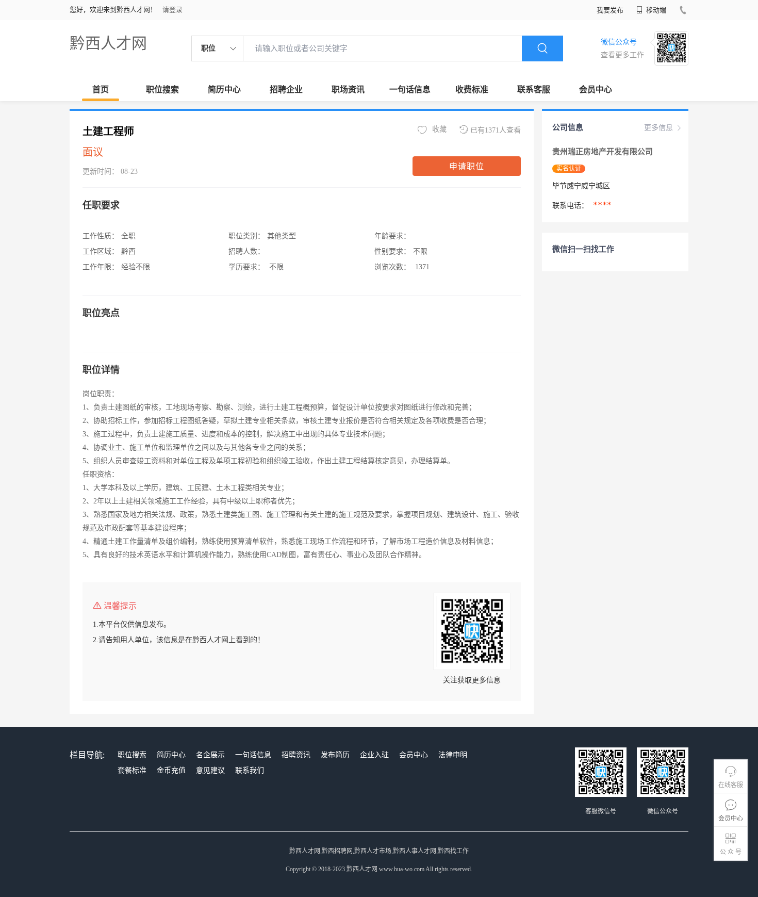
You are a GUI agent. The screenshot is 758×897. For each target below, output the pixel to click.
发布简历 (335, 755)
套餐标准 (132, 770)
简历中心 (224, 89)
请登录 (172, 9)
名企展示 (210, 755)
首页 (100, 89)
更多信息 (658, 128)
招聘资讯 (296, 755)
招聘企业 (286, 89)
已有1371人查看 (495, 130)
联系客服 (533, 89)
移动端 (655, 10)
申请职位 (466, 166)
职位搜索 (162, 89)
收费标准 (471, 89)
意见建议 (210, 770)
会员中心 (595, 89)
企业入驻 (374, 755)
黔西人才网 (108, 43)
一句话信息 (410, 89)
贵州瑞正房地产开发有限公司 (603, 152)
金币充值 (171, 770)
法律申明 (452, 755)
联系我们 (249, 770)
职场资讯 (348, 89)
